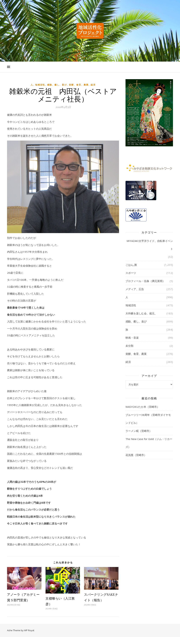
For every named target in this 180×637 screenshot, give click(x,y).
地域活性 (40, 84)
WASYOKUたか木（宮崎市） (142, 406)
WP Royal (29, 630)
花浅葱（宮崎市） (136, 455)
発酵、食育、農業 (79, 84)
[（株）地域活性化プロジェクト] (90, 31)
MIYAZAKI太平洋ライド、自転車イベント (150, 245)
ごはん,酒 (131, 265)
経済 (93, 84)
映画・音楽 (132, 337)
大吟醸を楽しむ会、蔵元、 (141, 313)
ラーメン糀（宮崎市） (139, 431)
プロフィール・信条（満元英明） (145, 281)
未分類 (129, 345)
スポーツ (131, 273)
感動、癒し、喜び (57, 84)
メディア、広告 (135, 289)
